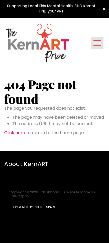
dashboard (51, 192)
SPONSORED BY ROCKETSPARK (33, 207)
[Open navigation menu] (97, 43)
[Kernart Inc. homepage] (48, 43)
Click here (14, 133)
